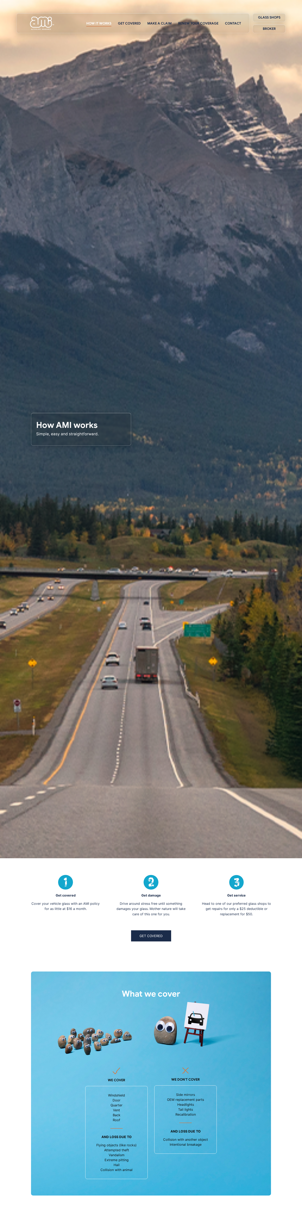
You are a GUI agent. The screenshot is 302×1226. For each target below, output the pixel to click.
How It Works (98, 23)
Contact (233, 23)
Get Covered (129, 23)
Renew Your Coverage (198, 23)
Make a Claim (159, 23)
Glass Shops (269, 17)
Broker (269, 29)
